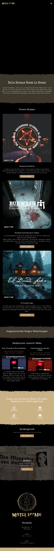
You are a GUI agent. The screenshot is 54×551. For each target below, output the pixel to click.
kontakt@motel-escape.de (27, 543)
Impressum (18, 549)
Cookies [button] (36, 549)
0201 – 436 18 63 (27, 536)
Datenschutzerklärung (27, 549)
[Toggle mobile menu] (51, 3)
